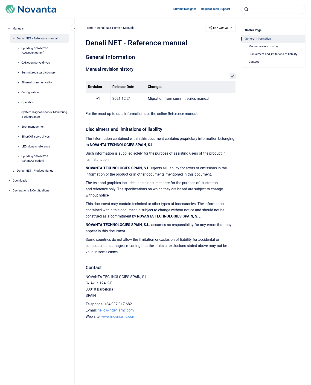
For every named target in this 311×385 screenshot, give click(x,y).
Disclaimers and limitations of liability (273, 54)
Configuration (30, 92)
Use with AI (220, 28)
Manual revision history (264, 46)
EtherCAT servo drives (35, 136)
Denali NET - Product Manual (35, 170)
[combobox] (273, 9)
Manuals (18, 28)
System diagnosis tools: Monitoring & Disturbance (44, 114)
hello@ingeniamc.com (116, 310)
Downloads (19, 180)
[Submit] (246, 9)
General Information (258, 38)
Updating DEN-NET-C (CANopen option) (34, 51)
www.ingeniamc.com (118, 316)
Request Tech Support (215, 9)
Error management (33, 126)
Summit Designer (184, 9)
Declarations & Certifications (30, 190)
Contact (254, 61)
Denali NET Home (108, 27)
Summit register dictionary (38, 72)
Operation (27, 102)
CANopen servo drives (35, 62)
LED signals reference (35, 146)
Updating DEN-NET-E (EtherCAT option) (34, 159)
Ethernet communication (37, 82)
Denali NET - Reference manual (37, 38)
